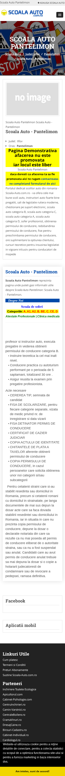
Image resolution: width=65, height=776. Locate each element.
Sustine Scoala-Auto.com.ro (20, 675)
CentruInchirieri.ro (14, 704)
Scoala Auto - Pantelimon (31, 272)
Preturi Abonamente (15, 669)
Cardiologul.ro (11, 740)
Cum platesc (10, 659)
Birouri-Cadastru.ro (15, 729)
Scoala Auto (13, 54)
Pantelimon (52, 54)
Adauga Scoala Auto (51, 2)
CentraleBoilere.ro (14, 714)
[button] (59, 15)
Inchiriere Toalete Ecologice (19, 689)
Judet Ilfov (32, 54)
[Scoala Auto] (23, 13)
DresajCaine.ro (12, 724)
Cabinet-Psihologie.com (17, 699)
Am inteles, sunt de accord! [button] (32, 771)
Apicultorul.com (13, 694)
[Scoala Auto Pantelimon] (32, 99)
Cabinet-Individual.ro (16, 735)
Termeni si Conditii (14, 664)
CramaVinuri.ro (12, 719)
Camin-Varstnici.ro (14, 709)
